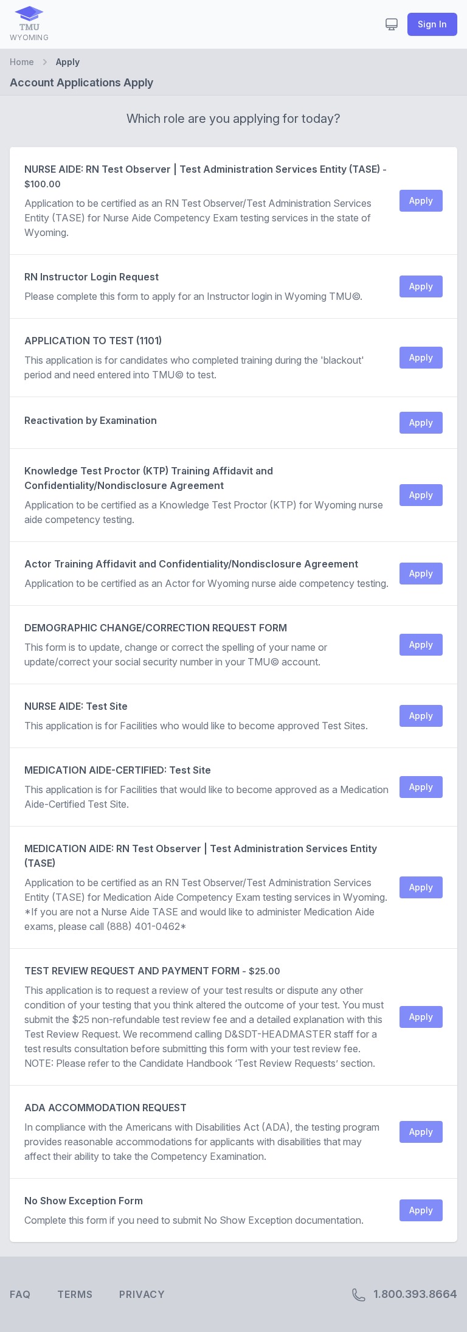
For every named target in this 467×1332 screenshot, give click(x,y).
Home (22, 62)
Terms (74, 1294)
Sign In (432, 24)
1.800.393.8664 (414, 1294)
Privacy (142, 1294)
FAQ (20, 1294)
